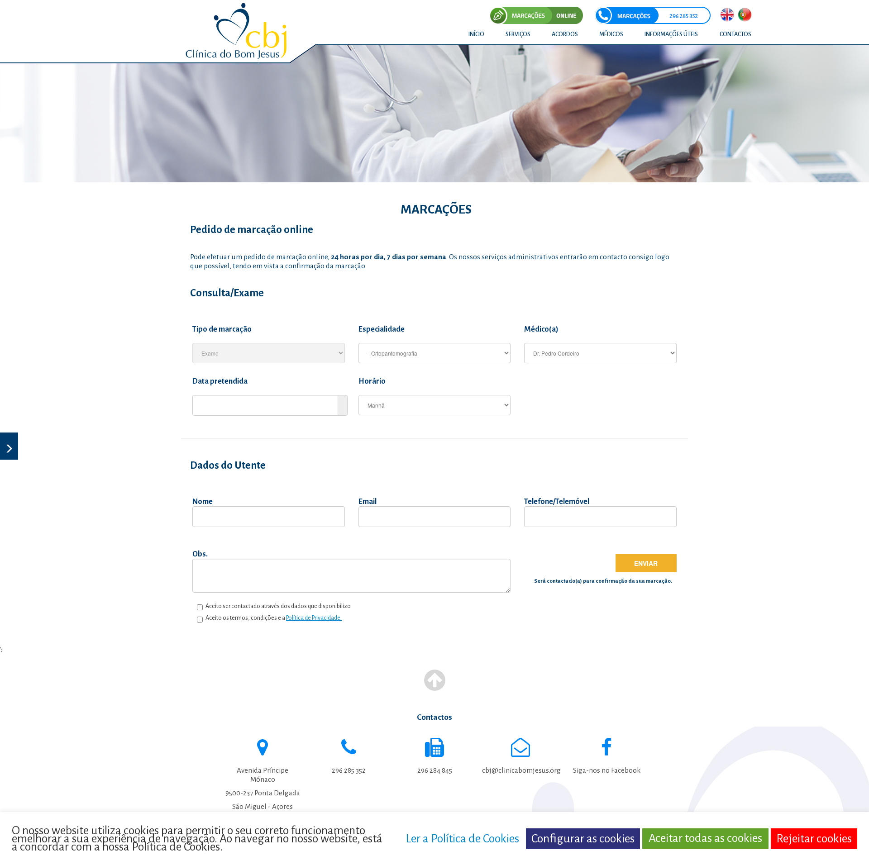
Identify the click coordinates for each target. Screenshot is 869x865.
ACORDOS (565, 34)
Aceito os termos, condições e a (272, 618)
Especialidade (381, 329)
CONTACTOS (735, 34)
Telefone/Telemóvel (556, 502)
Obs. (200, 554)
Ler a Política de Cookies (462, 838)
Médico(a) (541, 329)
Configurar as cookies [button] (583, 838)
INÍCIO (476, 34)
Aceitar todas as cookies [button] (705, 838)
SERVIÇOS (518, 34)
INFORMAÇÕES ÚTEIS (671, 34)
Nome (202, 502)
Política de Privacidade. (314, 618)
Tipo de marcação (222, 329)
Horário (372, 381)
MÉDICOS (611, 34)
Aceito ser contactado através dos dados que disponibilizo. (277, 606)
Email (367, 502)
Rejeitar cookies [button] (814, 838)
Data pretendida (220, 381)
